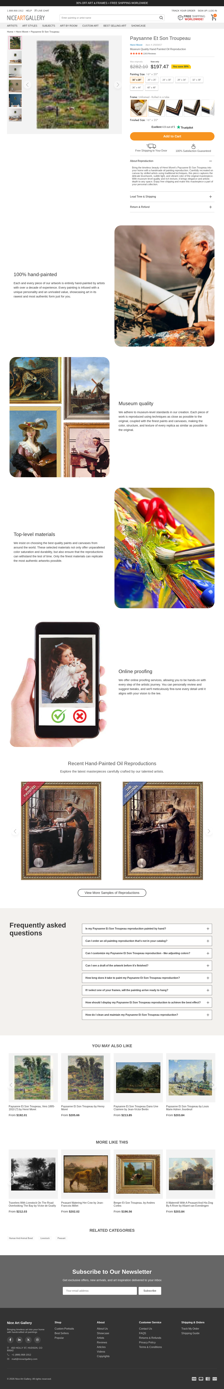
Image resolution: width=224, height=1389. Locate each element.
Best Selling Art (114, 25)
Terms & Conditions (150, 1347)
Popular (59, 1337)
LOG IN (213, 10)
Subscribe (149, 1290)
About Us (102, 1328)
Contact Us (145, 1328)
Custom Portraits (64, 1328)
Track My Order (190, 1328)
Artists (12, 25)
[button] (27, 85)
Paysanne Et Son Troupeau (45, 31)
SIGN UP (202, 10)
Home (10, 31)
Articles (101, 1347)
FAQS (142, 1333)
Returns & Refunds (150, 1337)
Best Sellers (62, 1333)
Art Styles (29, 25)
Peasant (61, 1238)
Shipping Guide (190, 1333)
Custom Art (90, 25)
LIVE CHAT (43, 10)
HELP (29, 10)
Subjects (48, 25)
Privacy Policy (147, 1342)
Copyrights (103, 1356)
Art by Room (68, 25)
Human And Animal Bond (21, 1238)
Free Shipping (192, 17)
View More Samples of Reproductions (112, 893)
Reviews (102, 1342)
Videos (101, 1351)
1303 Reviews (149, 54)
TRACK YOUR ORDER (183, 10)
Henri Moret (22, 31)
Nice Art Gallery (31, 18)
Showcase (138, 25)
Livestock (45, 1238)
